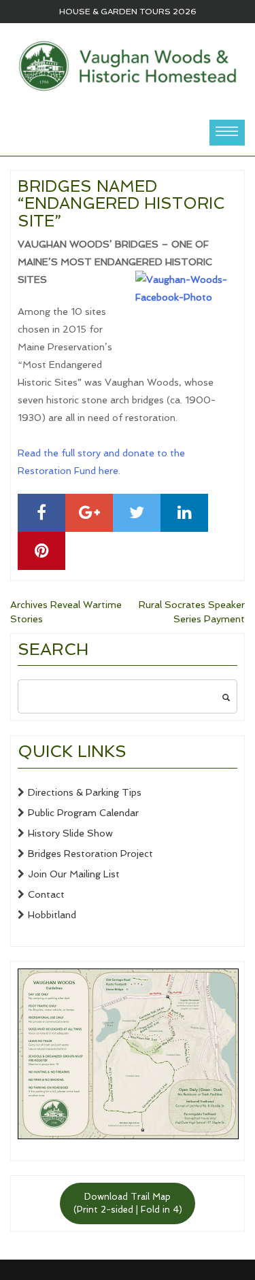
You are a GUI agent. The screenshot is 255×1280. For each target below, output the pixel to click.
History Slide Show (70, 833)
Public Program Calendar (83, 812)
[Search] (226, 696)
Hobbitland (52, 914)
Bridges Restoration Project (90, 853)
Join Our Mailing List (74, 874)
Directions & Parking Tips (84, 792)
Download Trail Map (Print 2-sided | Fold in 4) (127, 1203)
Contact (46, 894)
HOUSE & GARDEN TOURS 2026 (128, 11)
